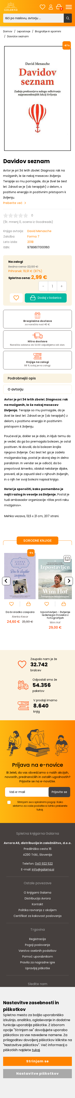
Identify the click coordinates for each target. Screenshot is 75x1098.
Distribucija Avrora (38, 898)
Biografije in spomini (48, 31)
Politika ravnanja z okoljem (38, 910)
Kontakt (37, 904)
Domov (7, 31)
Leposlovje (23, 31)
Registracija (37, 939)
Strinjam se (37, 1061)
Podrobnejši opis (22, 378)
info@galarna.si (43, 869)
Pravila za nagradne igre (37, 962)
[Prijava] (51, 7)
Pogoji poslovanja (37, 945)
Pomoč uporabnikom (37, 956)
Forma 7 (33, 236)
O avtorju (15, 389)
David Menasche (39, 231)
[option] (20, 594)
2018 (30, 242)
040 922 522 (44, 864)
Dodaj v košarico (49, 298)
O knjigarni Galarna (37, 892)
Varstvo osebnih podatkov (37, 951)
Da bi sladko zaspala (20, 612)
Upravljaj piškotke (37, 968)
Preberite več (12, 203)
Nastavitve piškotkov (37, 1073)
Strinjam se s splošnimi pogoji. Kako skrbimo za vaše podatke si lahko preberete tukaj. (40, 805)
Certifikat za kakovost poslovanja (37, 916)
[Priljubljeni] (42, 7)
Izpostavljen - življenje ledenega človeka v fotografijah (55, 615)
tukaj (36, 1050)
